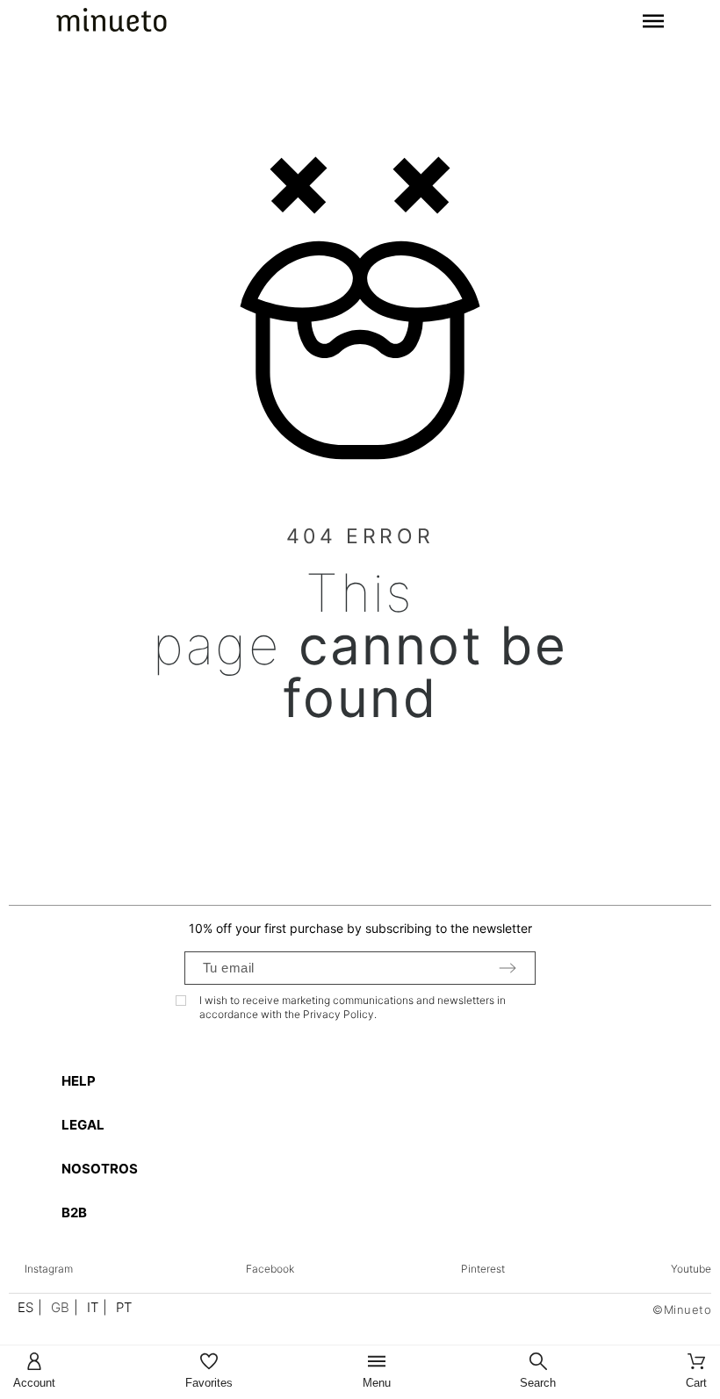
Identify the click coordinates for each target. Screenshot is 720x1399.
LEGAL (82, 1124)
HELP (78, 1081)
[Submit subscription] (507, 968)
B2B (74, 1212)
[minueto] (111, 23)
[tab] (368, 1081)
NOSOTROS (99, 1168)
